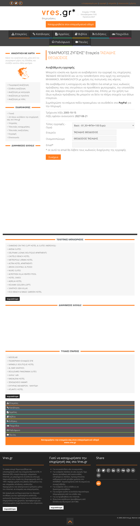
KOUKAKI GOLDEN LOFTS (20, 284)
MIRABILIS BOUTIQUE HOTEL (21, 364)
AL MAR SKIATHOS (16, 368)
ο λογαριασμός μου (90, 3)
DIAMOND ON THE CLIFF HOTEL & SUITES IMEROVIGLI (32, 245)
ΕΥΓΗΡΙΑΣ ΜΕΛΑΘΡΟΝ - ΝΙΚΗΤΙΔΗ (23, 385)
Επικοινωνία (14, 137)
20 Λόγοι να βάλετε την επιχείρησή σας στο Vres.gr (22, 118)
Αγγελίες (63, 34)
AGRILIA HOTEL (15, 281)
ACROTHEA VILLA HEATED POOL (22, 274)
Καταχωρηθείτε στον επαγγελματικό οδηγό (71, 24)
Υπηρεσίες (13, 123)
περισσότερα (12, 299)
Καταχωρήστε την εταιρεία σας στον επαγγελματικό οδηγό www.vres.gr (70, 441)
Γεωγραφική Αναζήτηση (19, 85)
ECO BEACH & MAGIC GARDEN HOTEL (25, 292)
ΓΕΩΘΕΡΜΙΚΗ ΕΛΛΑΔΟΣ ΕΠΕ (21, 361)
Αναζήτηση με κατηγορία (19, 92)
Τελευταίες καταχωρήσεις (19, 126)
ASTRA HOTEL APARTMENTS (20, 263)
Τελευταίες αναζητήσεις (19, 130)
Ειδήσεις (100, 34)
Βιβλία (82, 34)
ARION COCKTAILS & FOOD (20, 267)
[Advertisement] (22, 190)
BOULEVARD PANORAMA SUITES (23, 371)
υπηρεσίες (112, 3)
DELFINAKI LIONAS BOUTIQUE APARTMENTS (28, 252)
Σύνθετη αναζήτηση (17, 88)
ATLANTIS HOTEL (16, 389)
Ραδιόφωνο (62, 42)
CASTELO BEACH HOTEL (19, 256)
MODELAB (13, 357)
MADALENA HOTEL (17, 378)
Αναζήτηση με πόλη (17, 99)
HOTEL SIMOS (15, 277)
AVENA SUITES (15, 249)
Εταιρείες (20, 34)
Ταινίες (83, 42)
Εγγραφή (12, 134)
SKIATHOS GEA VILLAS (18, 288)
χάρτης (133, 3)
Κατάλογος (42, 34)
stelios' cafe (14, 375)
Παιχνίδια (121, 34)
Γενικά (11, 113)
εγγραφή (102, 3)
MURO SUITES (15, 270)
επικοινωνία (123, 3)
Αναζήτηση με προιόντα (19, 95)
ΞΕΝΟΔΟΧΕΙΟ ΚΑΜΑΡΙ (18, 382)
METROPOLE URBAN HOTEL (21, 259)
